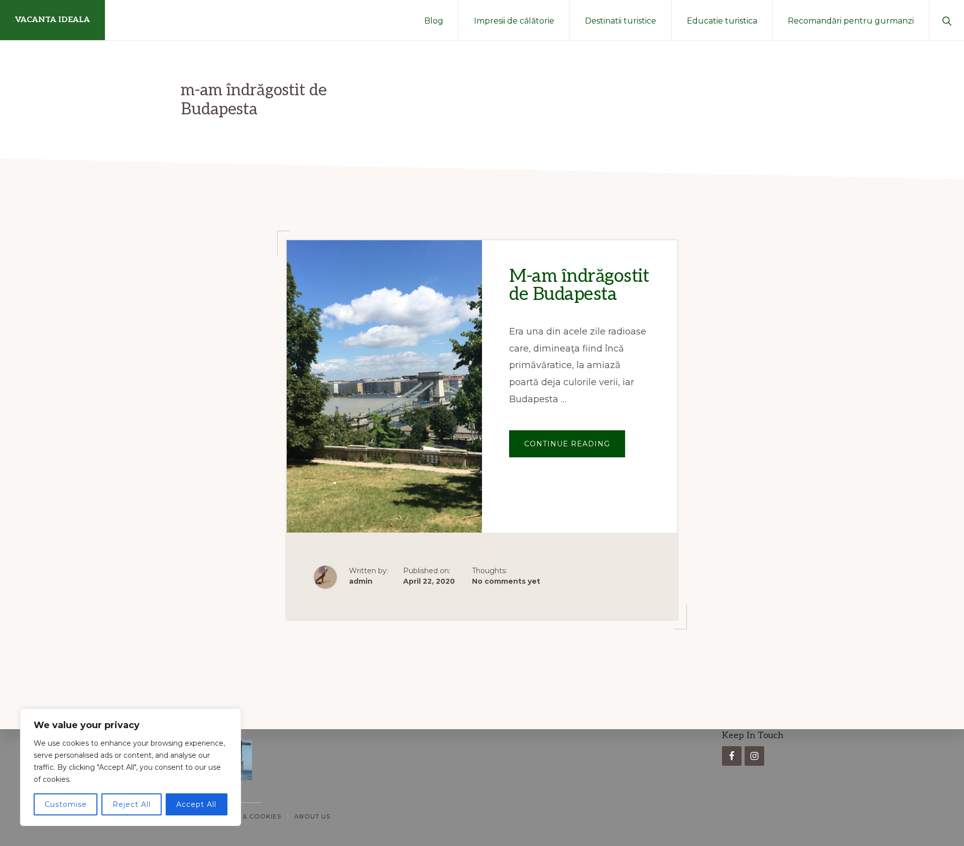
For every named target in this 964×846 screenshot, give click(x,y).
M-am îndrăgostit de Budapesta (579, 285)
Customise (66, 804)
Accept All (196, 804)
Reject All (131, 804)
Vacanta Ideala (52, 20)
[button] (946, 20)
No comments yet (506, 581)
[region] (130, 767)
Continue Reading (574, 448)
